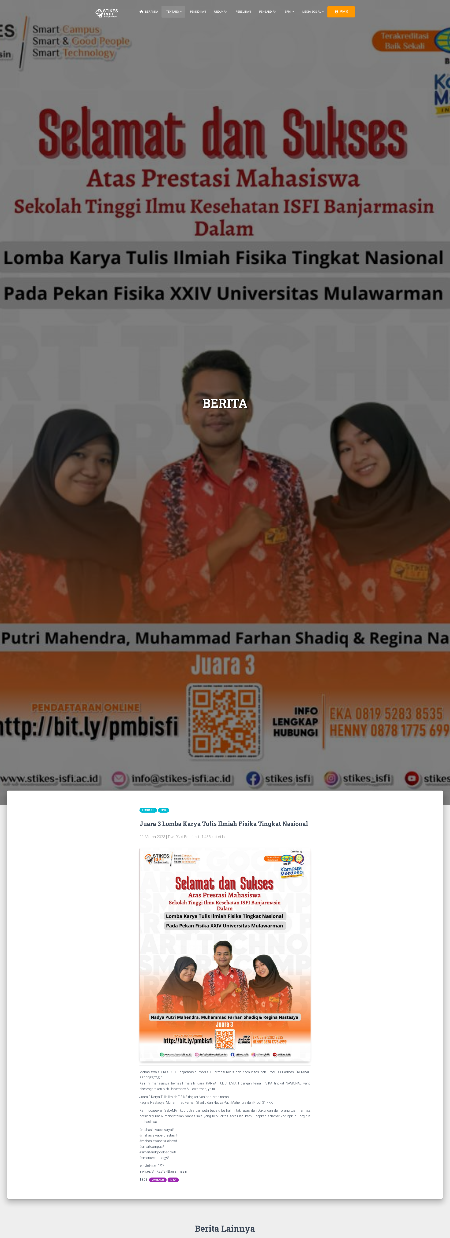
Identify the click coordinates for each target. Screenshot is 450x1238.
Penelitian (243, 11)
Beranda (148, 11)
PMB (341, 11)
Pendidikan (197, 11)
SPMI (288, 11)
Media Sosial (312, 11)
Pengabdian (267, 11)
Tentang (173, 11)
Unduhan (220, 11)
